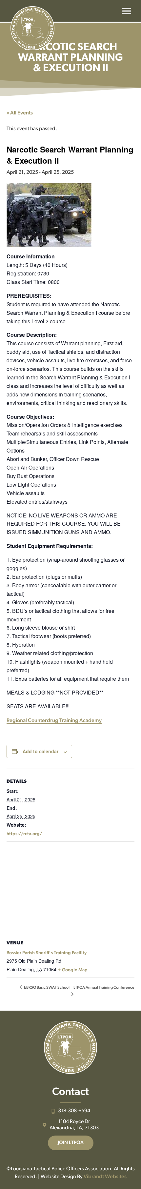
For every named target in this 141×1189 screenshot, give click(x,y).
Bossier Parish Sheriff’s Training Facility (47, 953)
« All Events (20, 113)
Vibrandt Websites (105, 1176)
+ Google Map (73, 970)
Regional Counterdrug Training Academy (54, 720)
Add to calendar (40, 751)
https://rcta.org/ (24, 834)
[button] (126, 11)
